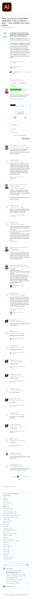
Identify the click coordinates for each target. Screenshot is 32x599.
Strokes (4, 551)
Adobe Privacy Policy (21, 595)
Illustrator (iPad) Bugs (10, 577)
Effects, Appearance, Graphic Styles (10, 515)
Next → (20, 479)
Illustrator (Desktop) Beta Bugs (12, 570)
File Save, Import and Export (9, 517)
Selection (5, 548)
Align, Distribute (6, 502)
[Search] (27, 565)
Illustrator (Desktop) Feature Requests (14, 574)
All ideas (5, 497)
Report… (14, 73)
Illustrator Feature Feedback (12, 581)
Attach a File (20, 112)
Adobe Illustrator (10, 586)
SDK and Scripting (7, 546)
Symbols (5, 553)
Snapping (5, 549)
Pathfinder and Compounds (8, 533)
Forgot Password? (13, 132)
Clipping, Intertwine (7, 508)
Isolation (5, 522)
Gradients (5, 519)
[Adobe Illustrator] (7, 7)
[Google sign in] (25, 117)
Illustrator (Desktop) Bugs (9, 493)
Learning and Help (7, 528)
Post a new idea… (7, 495)
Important (23, 83)
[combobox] (15, 564)
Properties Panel (6, 539)
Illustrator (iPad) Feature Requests (13, 579)
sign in (14, 486)
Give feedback (9, 568)
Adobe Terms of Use (13, 595)
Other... (4, 531)
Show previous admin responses (16, 98)
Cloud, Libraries (6, 510)
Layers (4, 526)
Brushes (17, 493)
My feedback (5, 499)
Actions (4, 501)
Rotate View (5, 544)
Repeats (5, 542)
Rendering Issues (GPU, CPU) (9, 540)
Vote (5, 37)
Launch (4, 524)
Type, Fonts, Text (6, 557)
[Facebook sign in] (15, 117)
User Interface (6, 558)
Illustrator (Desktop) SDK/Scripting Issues (14, 575)
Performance (5, 535)
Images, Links (6, 521)
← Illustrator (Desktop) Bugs (7, 27)
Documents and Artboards (8, 513)
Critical (15, 86)
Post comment (25, 138)
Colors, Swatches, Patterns (8, 512)
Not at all (15, 83)
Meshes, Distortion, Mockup (9, 530)
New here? (20, 135)
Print (4, 537)
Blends (4, 504)
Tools (4, 555)
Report (27, 147)
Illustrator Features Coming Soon (13, 583)
